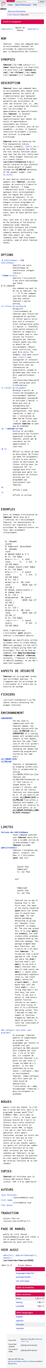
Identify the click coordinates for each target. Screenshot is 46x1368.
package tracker (23, 1277)
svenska (20, 1328)
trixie (10, 15)
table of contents (25, 1287)
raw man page (22, 1281)
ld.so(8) (7, 175)
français (20, 1324)
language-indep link (25, 1273)
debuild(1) (8, 1255)
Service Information (17, 11)
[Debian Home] (3, 5)
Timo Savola (7, 1205)
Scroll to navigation (12, 21)
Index (10, 5)
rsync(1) (22, 357)
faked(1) (7, 1258)
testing (19, 1302)
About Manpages (23, 5)
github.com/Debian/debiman (18, 1361)
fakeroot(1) (7, 29)
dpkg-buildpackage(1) (26, 1255)
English (19, 1316)
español (19, 1320)
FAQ (35, 5)
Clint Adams (7, 1200)
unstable (20, 1306)
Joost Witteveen (9, 1195)
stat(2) (28, 146)
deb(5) (34, 645)
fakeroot (16, 15)
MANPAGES (11, 1)
